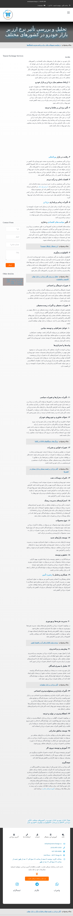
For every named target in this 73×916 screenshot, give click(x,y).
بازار (28, 822)
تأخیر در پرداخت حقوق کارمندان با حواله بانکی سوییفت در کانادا (14, 282)
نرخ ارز (46, 202)
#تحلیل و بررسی (58, 822)
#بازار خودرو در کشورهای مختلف (44, 820)
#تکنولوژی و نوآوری (44, 822)
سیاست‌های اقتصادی (56, 222)
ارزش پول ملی (43, 186)
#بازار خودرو (61, 820)
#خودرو (33, 822)
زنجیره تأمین (47, 575)
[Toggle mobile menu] (68, 12)
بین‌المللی (52, 157)
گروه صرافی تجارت (48, 788)
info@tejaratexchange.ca (32, 1)
